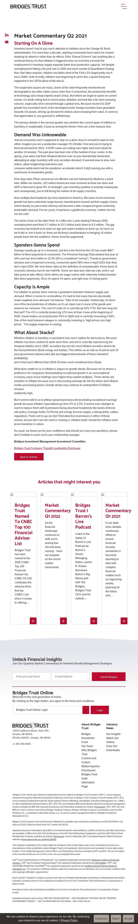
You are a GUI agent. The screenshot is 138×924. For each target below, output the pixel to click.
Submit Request (108, 676)
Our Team (87, 746)
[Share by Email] (6, 42)
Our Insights (113, 734)
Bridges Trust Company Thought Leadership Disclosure (47, 448)
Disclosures (88, 770)
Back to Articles (29, 456)
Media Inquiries (90, 766)
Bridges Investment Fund (87, 738)
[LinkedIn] (6, 35)
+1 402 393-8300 (21, 744)
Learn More (24, 613)
